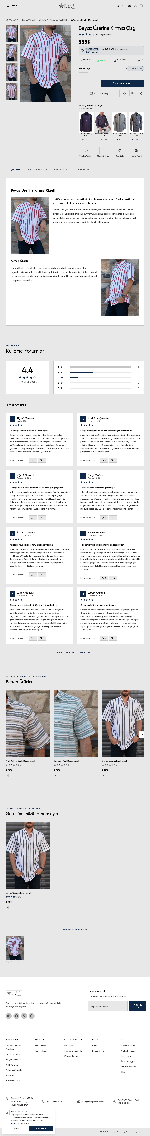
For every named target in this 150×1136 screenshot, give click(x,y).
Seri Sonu (10, 1075)
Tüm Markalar (41, 1051)
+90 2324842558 (54, 1101)
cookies (14, 1123)
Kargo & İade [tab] (62, 169)
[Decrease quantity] (82, 84)
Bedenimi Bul (137, 68)
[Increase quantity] (96, 84)
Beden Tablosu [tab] (86, 169)
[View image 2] (12, 53)
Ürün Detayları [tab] (37, 169)
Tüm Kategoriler (13, 1080)
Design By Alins (138, 1132)
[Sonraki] (142, 734)
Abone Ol (138, 1006)
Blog (123, 1072)
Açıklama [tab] (15, 169)
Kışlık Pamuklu (12, 1065)
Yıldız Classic (40, 1045)
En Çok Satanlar (13, 1059)
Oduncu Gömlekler (14, 1070)
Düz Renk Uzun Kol (14, 1054)
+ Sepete (86, 139)
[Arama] (118, 6)
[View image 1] (12, 33)
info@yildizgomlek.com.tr (93, 1101)
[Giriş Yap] (135, 6)
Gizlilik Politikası (128, 1051)
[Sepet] (141, 6)
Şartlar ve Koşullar (121, 1132)
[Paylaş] (141, 93)
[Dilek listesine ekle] (124, 93)
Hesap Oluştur (98, 1051)
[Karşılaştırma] (129, 6)
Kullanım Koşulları (128, 1066)
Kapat (16, 1129)
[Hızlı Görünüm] (46, 694)
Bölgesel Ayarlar (71, 1056)
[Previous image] (25, 63)
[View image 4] (12, 91)
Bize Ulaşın (68, 1045)
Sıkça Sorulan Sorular (73, 1051)
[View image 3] (12, 72)
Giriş (94, 1045)
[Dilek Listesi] (124, 6)
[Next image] (65, 63)
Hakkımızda (126, 1056)
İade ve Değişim (128, 1061)
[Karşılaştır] (132, 93)
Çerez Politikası (128, 1045)
